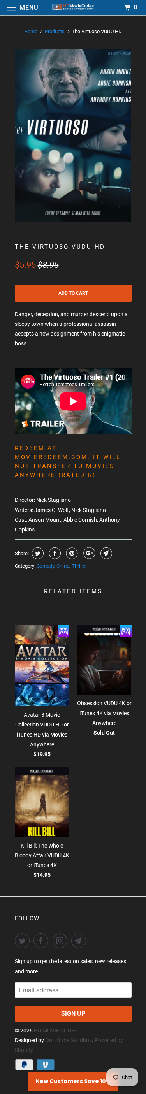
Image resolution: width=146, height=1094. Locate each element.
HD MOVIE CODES (55, 1030)
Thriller (79, 566)
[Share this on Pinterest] (71, 553)
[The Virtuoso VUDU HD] (73, 135)
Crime (62, 566)
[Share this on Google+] (88, 553)
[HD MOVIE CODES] (73, 7)
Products (55, 31)
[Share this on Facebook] (54, 553)
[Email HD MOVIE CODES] (80, 940)
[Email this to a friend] (105, 553)
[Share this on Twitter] (37, 553)
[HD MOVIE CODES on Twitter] (24, 940)
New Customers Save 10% (73, 1081)
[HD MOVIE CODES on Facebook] (42, 940)
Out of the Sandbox (68, 1040)
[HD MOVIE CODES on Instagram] (61, 940)
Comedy (45, 566)
